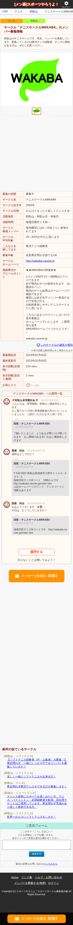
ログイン (66, 4)
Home (14, 877)
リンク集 (26, 877)
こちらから (52, 864)
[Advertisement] (36, 153)
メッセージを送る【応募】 (37, 576)
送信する (36, 854)
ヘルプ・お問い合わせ (48, 877)
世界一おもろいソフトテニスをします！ (31, 816)
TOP (5, 11)
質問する (36, 551)
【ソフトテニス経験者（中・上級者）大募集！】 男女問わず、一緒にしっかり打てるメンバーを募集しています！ (37, 763)
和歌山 (34, 11)
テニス (19, 11)
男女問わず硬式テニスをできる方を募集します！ (37, 786)
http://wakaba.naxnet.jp (40, 260)
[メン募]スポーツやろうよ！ (36, 4)
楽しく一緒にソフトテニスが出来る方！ (31, 776)
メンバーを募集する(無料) (30, 883)
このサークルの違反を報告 (54, 344)
